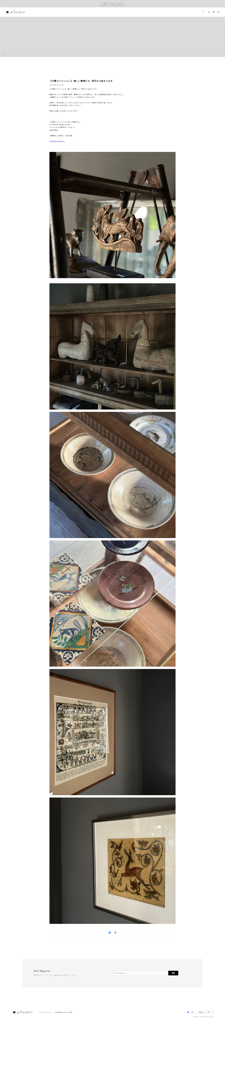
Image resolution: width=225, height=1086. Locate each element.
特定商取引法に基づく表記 (63, 1012)
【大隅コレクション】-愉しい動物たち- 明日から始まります (81, 81)
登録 (173, 973)
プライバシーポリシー (46, 1012)
